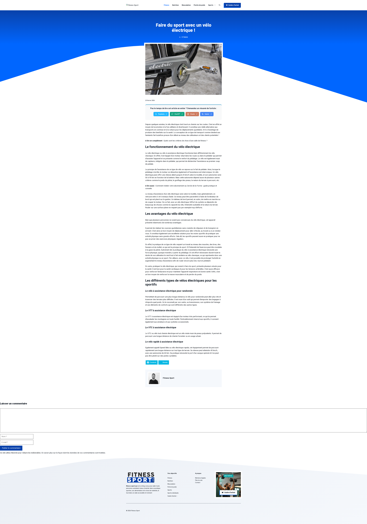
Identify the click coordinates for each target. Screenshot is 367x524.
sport (184, 247)
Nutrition (175, 5)
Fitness (166, 5)
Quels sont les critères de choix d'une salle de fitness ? (185, 141)
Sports (210, 5)
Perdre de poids (199, 5)
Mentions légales (200, 478)
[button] (219, 5)
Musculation (186, 5)
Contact (197, 482)
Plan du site (198, 480)
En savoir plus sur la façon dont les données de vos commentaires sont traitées (73, 453)
